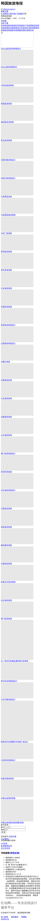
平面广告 (15, 14)
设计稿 (9, 14)
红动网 (3, 14)
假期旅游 (35, 28)
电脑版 (24, 917)
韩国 (30, 25)
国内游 (31, 30)
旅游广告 (24, 25)
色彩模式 (9, 860)
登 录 (3, 832)
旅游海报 (11, 25)
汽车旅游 (22, 28)
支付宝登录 (5, 848)
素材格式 (9, 872)
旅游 (6, 25)
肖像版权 (9, 869)
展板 (21, 14)
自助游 (3, 28)
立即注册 (12, 836)
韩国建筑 (19, 30)
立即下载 (4, 23)
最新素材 (14, 917)
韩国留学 (11, 30)
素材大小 (9, 862)
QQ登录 (4, 843)
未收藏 (3, 21)
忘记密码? (5, 839)
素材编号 (9, 858)
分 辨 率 (9, 865)
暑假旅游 (15, 28)
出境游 (29, 28)
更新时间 (9, 874)
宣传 (3, 25)
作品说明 (9, 876)
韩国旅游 (4, 30)
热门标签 (4, 917)
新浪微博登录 (6, 846)
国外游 (25, 30)
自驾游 (18, 25)
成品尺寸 (9, 867)
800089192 (5, 919)
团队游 (9, 28)
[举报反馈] (15, 853)
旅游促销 (35, 25)
